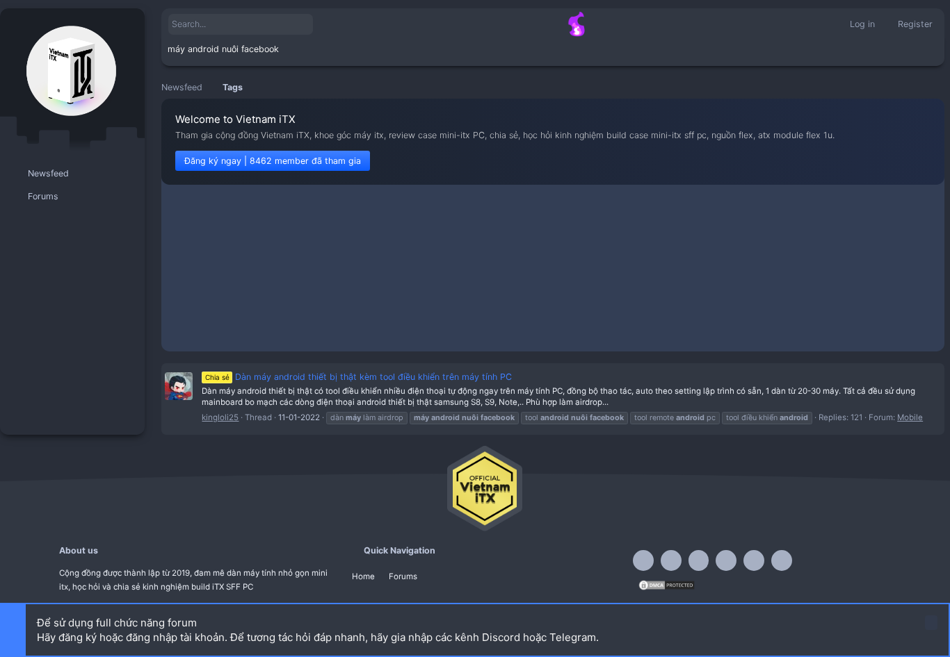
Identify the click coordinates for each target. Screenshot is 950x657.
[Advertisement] (553, 270)
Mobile (910, 417)
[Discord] (671, 560)
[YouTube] (781, 560)
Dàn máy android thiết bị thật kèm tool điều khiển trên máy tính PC (358, 377)
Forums (403, 576)
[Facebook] (643, 560)
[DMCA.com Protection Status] (666, 588)
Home (363, 576)
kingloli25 (220, 417)
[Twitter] (753, 560)
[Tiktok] (726, 560)
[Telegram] (699, 560)
